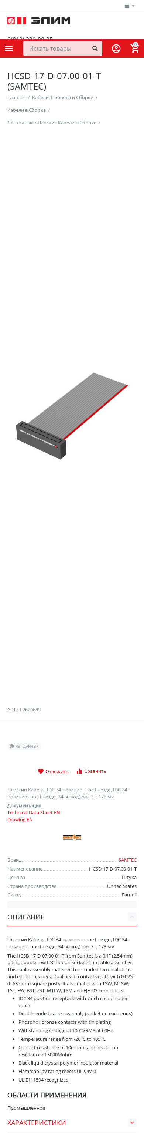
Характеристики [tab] (36, 1122)
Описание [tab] (25, 916)
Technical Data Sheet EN (33, 812)
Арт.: (12, 709)
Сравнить (95, 771)
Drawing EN (20, 819)
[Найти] (95, 48)
